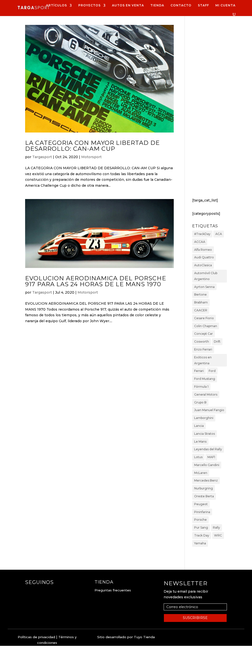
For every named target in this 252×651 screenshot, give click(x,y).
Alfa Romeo (203, 249)
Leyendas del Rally (208, 449)
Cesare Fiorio (204, 318)
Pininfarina (202, 512)
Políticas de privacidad (36, 637)
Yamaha (200, 543)
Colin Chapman (205, 326)
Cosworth (201, 341)
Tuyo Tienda (144, 637)
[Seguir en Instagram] (39, 592)
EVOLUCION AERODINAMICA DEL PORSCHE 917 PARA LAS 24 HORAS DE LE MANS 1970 (95, 281)
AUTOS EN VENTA (128, 5)
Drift (217, 341)
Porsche (200, 519)
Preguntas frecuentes (112, 590)
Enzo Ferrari (203, 349)
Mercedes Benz (206, 480)
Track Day (201, 535)
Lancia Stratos (204, 433)
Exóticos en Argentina (203, 360)
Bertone (200, 294)
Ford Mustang (204, 379)
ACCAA (199, 242)
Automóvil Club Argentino (205, 276)
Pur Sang (201, 527)
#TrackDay (202, 234)
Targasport (42, 157)
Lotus (198, 457)
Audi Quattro (204, 257)
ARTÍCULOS (56, 5)
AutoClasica (203, 265)
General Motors (205, 394)
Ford (212, 371)
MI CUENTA (225, 5)
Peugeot (201, 504)
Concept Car (203, 333)
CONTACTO (181, 5)
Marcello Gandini (206, 465)
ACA (218, 234)
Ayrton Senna (204, 287)
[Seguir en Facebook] (29, 592)
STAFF (203, 5)
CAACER (200, 310)
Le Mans (200, 441)
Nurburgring (203, 488)
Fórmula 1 (201, 386)
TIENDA (157, 5)
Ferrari (199, 371)
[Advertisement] (209, 110)
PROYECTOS (89, 5)
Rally (216, 527)
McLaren (200, 473)
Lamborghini (203, 418)
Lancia (199, 426)
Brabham (201, 302)
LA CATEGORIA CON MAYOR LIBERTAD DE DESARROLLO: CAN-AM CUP (92, 145)
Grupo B (200, 402)
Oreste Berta (204, 496)
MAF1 (211, 457)
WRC (218, 535)
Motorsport (91, 157)
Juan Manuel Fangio (209, 410)
